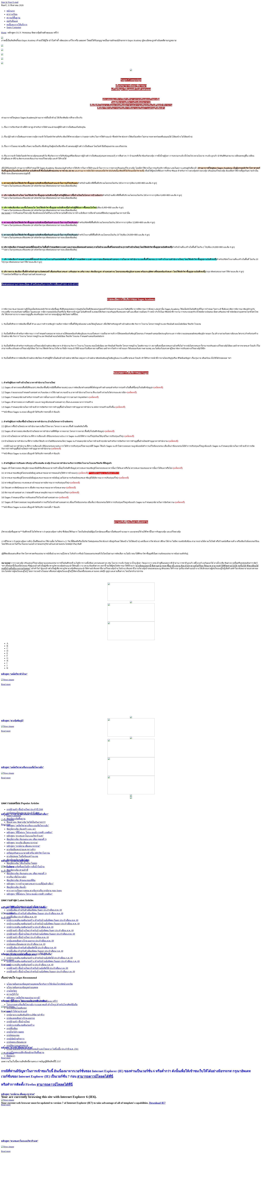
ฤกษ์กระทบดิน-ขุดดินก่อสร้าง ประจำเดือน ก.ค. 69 (30, 965)
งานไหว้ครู (12, 991)
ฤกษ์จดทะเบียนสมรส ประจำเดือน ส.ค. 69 (26, 906)
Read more (6, 684)
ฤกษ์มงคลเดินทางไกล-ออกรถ (21, 1018)
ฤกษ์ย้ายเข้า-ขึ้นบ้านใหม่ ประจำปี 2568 (25, 809)
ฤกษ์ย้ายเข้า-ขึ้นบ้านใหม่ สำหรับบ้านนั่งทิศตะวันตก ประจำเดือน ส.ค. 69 (40, 930)
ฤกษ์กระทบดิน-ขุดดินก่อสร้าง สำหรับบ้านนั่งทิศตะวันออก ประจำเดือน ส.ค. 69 (43, 923)
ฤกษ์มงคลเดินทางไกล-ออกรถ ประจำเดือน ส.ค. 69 (30, 941)
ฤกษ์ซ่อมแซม (13, 1035)
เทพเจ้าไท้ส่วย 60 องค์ (17, 1011)
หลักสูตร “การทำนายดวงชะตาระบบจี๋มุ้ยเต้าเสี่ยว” (30, 884)
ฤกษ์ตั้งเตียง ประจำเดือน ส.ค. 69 (22, 917)
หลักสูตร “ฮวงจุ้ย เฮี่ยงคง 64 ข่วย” (22, 842)
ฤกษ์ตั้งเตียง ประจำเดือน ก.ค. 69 (22, 954)
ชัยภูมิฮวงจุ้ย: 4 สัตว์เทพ (18, 860)
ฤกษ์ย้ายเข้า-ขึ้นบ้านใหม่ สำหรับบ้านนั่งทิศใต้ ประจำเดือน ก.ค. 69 (37, 968)
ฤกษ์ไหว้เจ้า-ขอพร (15, 1032)
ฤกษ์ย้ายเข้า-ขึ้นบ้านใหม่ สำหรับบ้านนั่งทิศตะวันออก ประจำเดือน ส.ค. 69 (41, 934)
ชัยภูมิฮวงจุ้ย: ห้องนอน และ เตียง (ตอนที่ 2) (27, 839)
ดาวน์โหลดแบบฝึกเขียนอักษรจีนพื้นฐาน (25, 1052)
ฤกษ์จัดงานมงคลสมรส (17, 1045)
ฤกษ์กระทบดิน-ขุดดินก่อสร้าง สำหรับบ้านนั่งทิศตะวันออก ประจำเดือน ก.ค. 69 (43, 961)
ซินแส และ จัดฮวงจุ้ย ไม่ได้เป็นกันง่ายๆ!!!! (26, 822)
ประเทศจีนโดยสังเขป (16, 1008)
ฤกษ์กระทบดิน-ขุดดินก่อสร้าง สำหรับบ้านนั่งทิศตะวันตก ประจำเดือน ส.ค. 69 (42, 920)
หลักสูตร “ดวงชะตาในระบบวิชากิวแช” (19, 1141)
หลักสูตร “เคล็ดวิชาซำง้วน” (14, 674)
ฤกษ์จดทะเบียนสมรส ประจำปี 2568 (23, 813)
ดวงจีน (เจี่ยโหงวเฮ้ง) (16, 877)
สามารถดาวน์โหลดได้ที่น (95, 1076)
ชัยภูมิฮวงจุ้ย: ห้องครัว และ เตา (21, 829)
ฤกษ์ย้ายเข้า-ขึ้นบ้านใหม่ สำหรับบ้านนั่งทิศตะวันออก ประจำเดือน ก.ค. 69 (41, 971)
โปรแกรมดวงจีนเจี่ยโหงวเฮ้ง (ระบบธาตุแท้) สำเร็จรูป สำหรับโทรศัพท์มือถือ (42, 1004)
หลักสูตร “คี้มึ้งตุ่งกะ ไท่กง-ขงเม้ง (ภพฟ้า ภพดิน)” (30, 832)
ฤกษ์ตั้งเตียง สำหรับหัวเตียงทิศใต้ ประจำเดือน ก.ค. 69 (31, 947)
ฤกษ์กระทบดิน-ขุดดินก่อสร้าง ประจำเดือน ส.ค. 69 (30, 927)
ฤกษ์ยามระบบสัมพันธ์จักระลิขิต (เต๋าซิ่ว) (25, 1015)
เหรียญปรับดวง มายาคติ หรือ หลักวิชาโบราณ (28, 853)
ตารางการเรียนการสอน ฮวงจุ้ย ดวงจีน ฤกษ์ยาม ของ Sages (34, 890)
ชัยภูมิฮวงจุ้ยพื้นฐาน (16, 819)
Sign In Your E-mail (9, 2)
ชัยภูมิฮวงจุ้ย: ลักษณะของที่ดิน (21, 880)
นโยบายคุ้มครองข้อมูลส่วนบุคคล (22, 987)
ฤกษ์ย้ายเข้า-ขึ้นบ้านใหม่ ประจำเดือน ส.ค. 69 (28, 937)
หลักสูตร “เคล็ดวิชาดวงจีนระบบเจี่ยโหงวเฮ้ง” (22, 767)
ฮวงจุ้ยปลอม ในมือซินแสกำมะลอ (22, 856)
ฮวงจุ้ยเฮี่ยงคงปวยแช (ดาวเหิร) (21, 849)
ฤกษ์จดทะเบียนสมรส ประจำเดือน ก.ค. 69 (26, 944)
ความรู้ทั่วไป (12, 994)
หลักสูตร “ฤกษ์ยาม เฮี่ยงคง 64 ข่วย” (18, 1094)
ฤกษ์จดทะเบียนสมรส (16, 1042)
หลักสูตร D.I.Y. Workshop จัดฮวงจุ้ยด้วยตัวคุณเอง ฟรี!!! (32, 1001)
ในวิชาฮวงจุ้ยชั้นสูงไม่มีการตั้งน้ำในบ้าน (25, 866)
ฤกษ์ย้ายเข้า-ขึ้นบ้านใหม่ (18, 1021)
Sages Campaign (14, 816)
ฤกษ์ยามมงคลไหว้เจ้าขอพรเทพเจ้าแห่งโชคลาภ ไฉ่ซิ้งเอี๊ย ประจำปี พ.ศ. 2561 (42, 1049)
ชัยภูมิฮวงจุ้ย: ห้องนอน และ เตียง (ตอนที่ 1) (27, 873)
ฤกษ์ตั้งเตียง (12, 1028)
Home (3, 32)
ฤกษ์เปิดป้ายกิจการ (15, 1039)
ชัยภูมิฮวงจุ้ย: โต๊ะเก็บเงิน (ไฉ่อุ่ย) (22, 863)
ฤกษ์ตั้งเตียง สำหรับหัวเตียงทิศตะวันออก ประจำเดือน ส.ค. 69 (35, 913)
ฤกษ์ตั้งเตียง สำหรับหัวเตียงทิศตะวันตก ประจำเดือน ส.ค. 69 (34, 910)
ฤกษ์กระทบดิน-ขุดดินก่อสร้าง (20, 1025)
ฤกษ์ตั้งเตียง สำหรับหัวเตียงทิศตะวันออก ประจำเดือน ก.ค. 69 (35, 951)
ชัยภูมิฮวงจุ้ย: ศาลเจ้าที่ (17, 870)
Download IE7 (157, 1102)
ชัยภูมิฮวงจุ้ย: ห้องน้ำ (16, 887)
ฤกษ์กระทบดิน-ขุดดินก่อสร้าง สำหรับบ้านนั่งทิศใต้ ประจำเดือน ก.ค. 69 (40, 958)
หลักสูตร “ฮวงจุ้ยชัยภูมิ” (12, 720)
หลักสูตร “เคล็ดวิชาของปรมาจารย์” (23, 998)
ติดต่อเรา (11, 1056)
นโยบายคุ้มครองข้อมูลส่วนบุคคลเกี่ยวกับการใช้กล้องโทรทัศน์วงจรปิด (40, 984)
